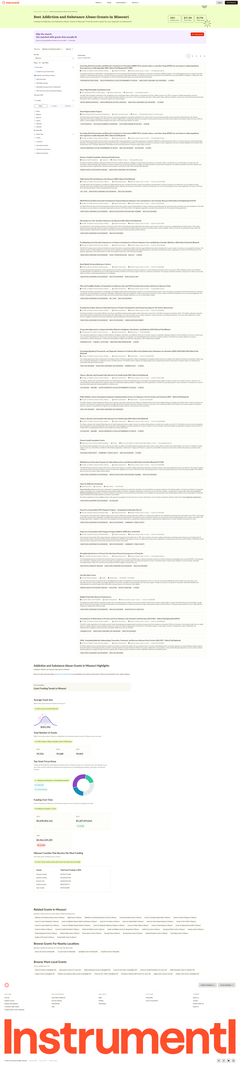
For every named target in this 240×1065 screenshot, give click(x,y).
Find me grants (198, 34)
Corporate (39, 141)
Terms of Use (43, 1061)
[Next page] (204, 56)
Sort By (36, 54)
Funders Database (207, 985)
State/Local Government (43, 149)
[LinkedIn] (233, 1061)
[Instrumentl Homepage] (10, 2)
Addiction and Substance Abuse (45, 75)
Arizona (38, 120)
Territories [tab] (68, 106)
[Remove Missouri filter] (72, 49)
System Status (53, 1061)
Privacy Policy (33, 1061)
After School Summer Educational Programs (49, 91)
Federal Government (42, 153)
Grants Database (121, 2)
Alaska (38, 111)
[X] (224, 1061)
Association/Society (42, 145)
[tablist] (54, 106)
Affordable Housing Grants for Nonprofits (48, 87)
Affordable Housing (42, 83)
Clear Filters (45, 63)
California (39, 124)
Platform (98, 2)
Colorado (38, 127)
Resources (135, 2)
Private (38, 138)
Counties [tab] (54, 106)
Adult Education (41, 79)
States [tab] (40, 106)
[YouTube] (228, 1061)
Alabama (38, 114)
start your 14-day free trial (63, 674)
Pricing (109, 2)
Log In (219, 2)
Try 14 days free (231, 2)
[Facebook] (219, 1061)
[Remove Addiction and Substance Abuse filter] (62, 49)
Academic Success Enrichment (45, 71)
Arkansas (38, 117)
